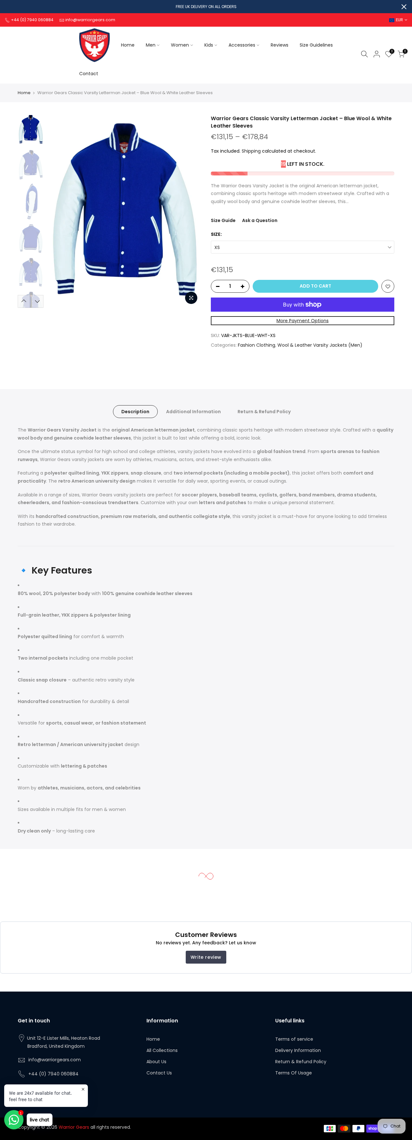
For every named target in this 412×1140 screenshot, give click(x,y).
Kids (208, 45)
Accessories (242, 45)
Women (180, 45)
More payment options (302, 320)
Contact (88, 73)
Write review (206, 957)
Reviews (279, 45)
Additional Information (193, 411)
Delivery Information (298, 1050)
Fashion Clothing (256, 345)
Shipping (251, 151)
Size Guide (223, 220)
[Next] (189, 211)
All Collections (162, 1050)
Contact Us (159, 1073)
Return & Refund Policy (264, 411)
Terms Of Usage (293, 1073)
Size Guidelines (316, 45)
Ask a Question (259, 220)
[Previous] (57, 211)
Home (128, 45)
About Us (156, 1061)
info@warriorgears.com (54, 1059)
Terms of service (294, 1039)
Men (150, 45)
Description (135, 411)
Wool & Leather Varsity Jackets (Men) (319, 345)
